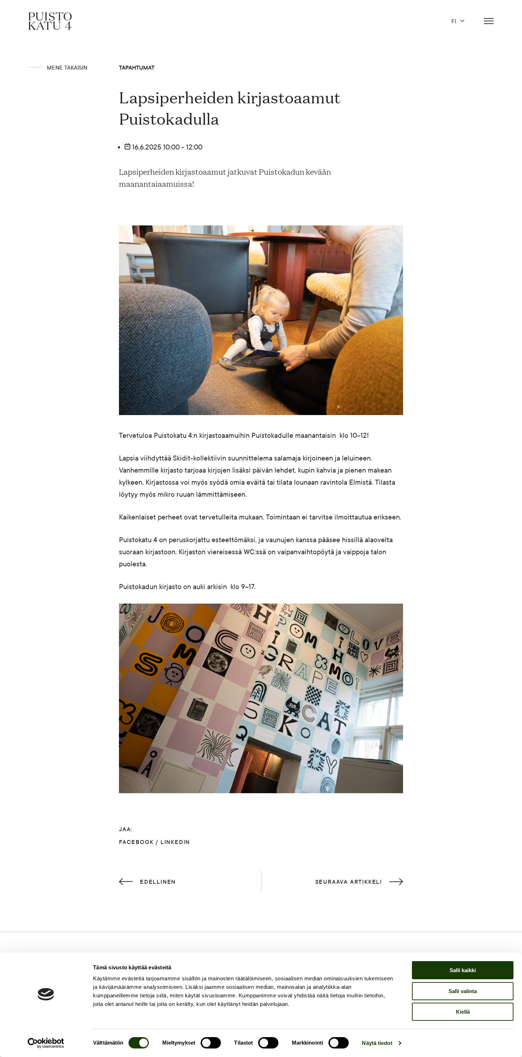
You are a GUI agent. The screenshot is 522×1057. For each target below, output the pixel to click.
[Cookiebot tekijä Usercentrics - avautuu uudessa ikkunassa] (46, 1043)
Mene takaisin (67, 67)
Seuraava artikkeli (348, 881)
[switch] (211, 1042)
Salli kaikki (463, 970)
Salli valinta (462, 991)
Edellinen (158, 881)
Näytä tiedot (377, 1043)
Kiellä (463, 1012)
